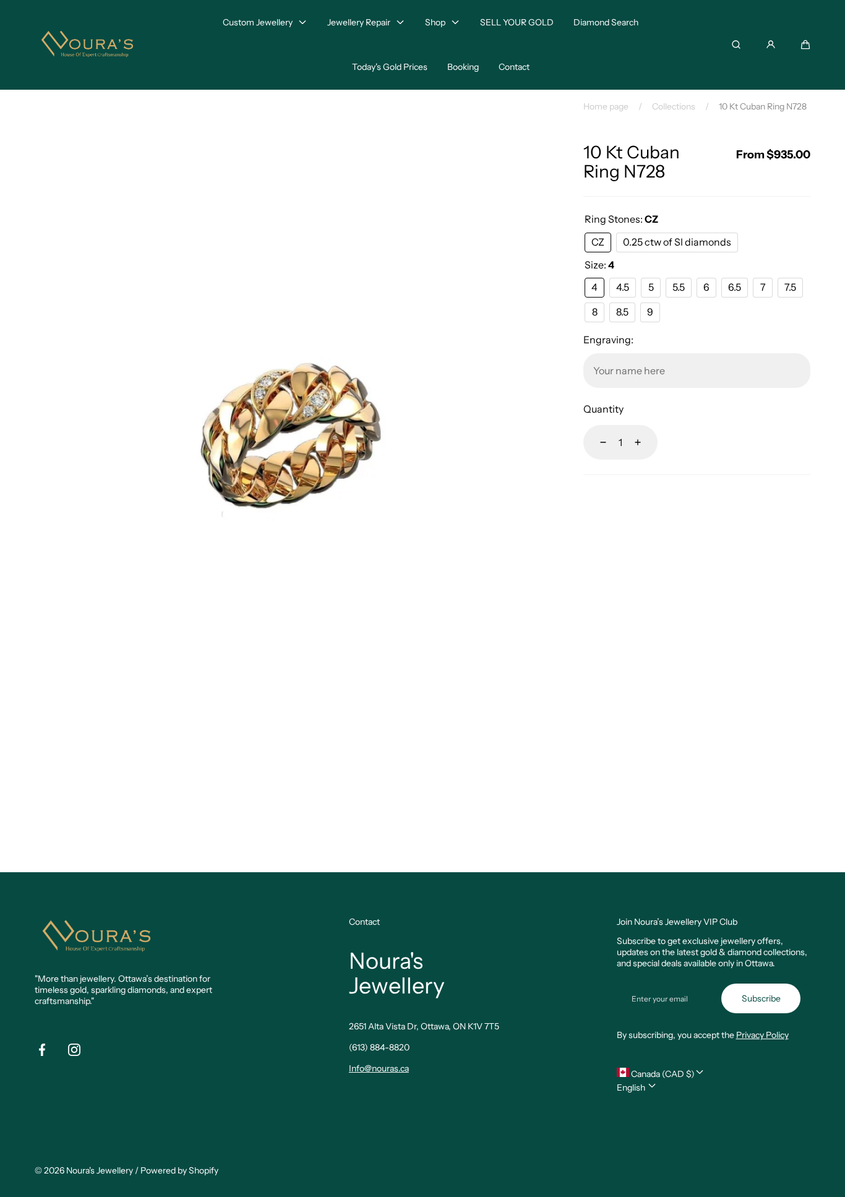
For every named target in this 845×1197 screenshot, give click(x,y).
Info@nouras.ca (379, 1068)
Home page (605, 106)
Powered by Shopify (179, 1170)
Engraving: (608, 339)
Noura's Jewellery (99, 1170)
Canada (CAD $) (662, 1073)
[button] (805, 44)
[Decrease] (595, 442)
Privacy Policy (762, 1034)
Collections (673, 106)
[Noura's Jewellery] (87, 44)
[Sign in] (771, 44)
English (632, 1087)
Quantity (603, 409)
